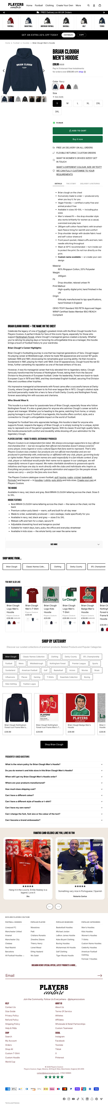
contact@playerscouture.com (48, 1073)
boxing (62, 477)
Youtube (59, 1045)
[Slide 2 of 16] (11, 99)
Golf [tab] (45, 670)
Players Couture (12, 616)
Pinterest (59, 1057)
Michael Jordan (62, 931)
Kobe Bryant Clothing (65, 939)
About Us (59, 1007)
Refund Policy (11, 1020)
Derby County (76, 566)
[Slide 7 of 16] (45, 99)
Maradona (35, 927)
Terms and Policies (12, 1103)
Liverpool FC (10, 927)
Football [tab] (8, 663)
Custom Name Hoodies (91, 943)
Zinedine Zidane (38, 939)
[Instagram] (68, 1099)
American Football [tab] (29, 670)
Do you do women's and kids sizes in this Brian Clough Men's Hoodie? (39, 770)
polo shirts (57, 480)
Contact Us (10, 1007)
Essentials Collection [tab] (69, 677)
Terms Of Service (63, 1011)
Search (8, 1036)
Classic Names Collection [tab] (34, 656)
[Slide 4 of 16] (25, 99)
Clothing (57, 566)
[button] (54, 544)
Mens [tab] (21, 663)
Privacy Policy (12, 1015)
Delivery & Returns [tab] (90, 184)
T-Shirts (85, 939)
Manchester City (12, 939)
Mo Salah (35, 955)
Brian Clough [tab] (10, 656)
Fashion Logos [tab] (29, 684)
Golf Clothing (61, 951)
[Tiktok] (78, 1099)
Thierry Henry (36, 943)
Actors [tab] (72, 670)
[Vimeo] (101, 1099)
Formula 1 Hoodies (89, 959)
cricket (77, 477)
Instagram (60, 1036)
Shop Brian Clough (54, 744)
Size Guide (59, 97)
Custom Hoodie (12, 1057)
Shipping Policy (12, 1024)
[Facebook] (64, 1099)
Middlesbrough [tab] (36, 663)
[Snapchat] (92, 1099)
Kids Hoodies (87, 931)
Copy (81, 35)
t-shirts (47, 480)
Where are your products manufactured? (25, 783)
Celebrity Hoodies (89, 947)
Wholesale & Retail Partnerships (70, 1024)
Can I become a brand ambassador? (22, 820)
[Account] (94, 5)
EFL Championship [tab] (91, 656)
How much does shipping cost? (20, 789)
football (42, 331)
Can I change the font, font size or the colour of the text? (32, 814)
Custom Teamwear (64, 1028)
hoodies (39, 480)
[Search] (88, 5)
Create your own (85, 480)
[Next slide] (44, 71)
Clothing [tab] (54, 656)
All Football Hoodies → (14, 955)
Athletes (59, 1015)
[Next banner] (104, 12)
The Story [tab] (71, 184)
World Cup (10, 1061)
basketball (87, 477)
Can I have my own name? (18, 807)
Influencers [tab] (10, 677)
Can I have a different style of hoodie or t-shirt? (28, 801)
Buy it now (78, 139)
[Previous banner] (4, 12)
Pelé (32, 931)
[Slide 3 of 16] (18, 99)
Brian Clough (11, 566)
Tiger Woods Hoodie (65, 955)
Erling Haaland (37, 951)
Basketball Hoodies (64, 927)
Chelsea (8, 943)
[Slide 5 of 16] (32, 99)
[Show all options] (18, 623)
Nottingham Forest (25, 337)
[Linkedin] (87, 1099)
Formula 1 (12, 480)
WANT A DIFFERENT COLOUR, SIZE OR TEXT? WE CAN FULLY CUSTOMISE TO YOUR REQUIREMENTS (79, 171)
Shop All (9, 1049)
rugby (70, 477)
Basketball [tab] (58, 670)
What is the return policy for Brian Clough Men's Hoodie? (32, 764)
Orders (8, 1045)
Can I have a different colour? (19, 795)
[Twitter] (82, 1099)
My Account (11, 1040)
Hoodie (25, 326)
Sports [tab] (95, 663)
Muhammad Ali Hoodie (66, 947)
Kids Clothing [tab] (11, 684)
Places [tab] (24, 677)
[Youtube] (73, 1099)
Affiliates (59, 1020)
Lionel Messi (36, 947)
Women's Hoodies (89, 935)
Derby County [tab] (71, 656)
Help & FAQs (11, 1028)
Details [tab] (58, 184)
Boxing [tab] (87, 677)
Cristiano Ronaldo (38, 935)
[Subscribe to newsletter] (100, 975)
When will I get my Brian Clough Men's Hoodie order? (31, 776)
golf (56, 477)
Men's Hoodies (88, 927)
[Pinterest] (96, 1099)
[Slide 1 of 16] (4, 99)
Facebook (60, 1040)
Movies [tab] (85, 670)
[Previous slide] (3, 71)
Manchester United (13, 931)
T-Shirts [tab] (50, 677)
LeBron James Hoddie (65, 935)
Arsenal (8, 935)
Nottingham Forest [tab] (58, 663)
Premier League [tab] (79, 663)
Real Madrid (10, 947)
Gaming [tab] (37, 677)
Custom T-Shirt (12, 1053)
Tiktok (58, 1049)
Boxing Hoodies (63, 943)
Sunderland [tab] (10, 670)
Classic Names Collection (37, 566)
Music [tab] (97, 670)
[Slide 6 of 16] (38, 99)
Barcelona (9, 951)
